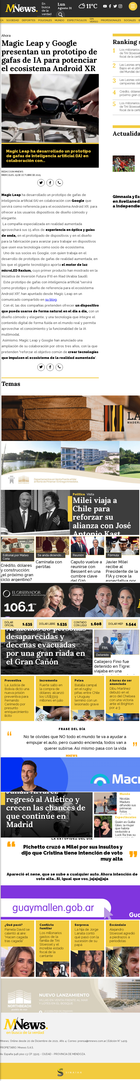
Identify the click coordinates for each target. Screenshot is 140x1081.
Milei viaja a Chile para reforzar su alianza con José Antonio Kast (102, 517)
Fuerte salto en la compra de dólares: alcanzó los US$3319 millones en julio (52, 692)
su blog (51, 299)
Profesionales (111, 20)
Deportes (28, 20)
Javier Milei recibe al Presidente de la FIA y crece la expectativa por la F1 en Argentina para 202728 (122, 578)
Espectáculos (77, 20)
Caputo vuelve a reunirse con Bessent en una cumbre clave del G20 (86, 571)
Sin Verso (94, 20)
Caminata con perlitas (49, 564)
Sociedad (12, 20)
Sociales (130, 20)
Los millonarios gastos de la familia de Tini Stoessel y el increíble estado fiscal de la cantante (52, 944)
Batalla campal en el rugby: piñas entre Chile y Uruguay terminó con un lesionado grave (87, 694)
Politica (79, 494)
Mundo (59, 20)
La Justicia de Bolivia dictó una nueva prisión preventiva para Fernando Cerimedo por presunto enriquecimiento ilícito (17, 700)
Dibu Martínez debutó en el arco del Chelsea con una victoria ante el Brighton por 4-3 (122, 698)
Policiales (45, 20)
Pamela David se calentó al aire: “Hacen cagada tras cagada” (17, 935)
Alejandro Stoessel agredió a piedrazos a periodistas (122, 935)
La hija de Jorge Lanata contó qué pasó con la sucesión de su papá (87, 937)
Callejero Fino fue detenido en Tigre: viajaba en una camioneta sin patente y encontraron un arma (116, 671)
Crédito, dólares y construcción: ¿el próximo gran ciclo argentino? (17, 572)
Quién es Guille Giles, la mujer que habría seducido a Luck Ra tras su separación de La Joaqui (125, 831)
